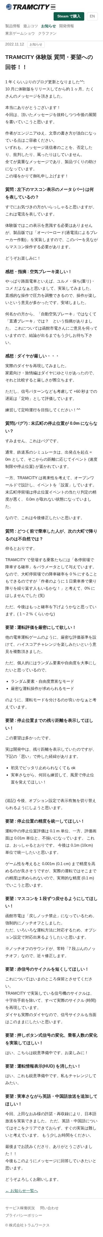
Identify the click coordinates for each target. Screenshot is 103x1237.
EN (92, 16)
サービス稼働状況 (20, 1208)
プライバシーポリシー (23, 1215)
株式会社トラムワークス (29, 1225)
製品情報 (12, 26)
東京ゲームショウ (20, 33)
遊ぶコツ (30, 26)
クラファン (47, 33)
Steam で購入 (69, 16)
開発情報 (66, 26)
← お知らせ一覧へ (21, 1190)
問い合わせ (49, 1208)
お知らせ (48, 26)
